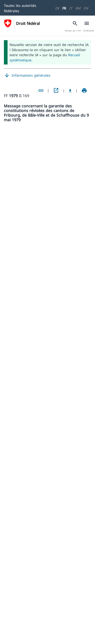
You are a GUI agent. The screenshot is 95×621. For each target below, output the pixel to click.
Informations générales (27, 75)
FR (64, 8)
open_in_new (56, 90)
